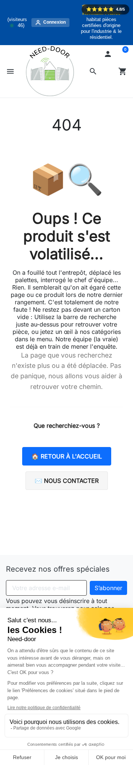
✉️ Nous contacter (67, 480)
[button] (93, 71)
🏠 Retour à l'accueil (66, 456)
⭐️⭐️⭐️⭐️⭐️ (105, 9)
